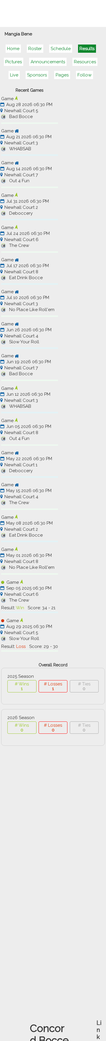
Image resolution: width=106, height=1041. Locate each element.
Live (14, 75)
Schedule (61, 48)
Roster (35, 48)
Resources (85, 61)
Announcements (48, 61)
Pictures (13, 61)
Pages (62, 75)
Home (13, 48)
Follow (84, 75)
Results (87, 48)
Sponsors (37, 75)
